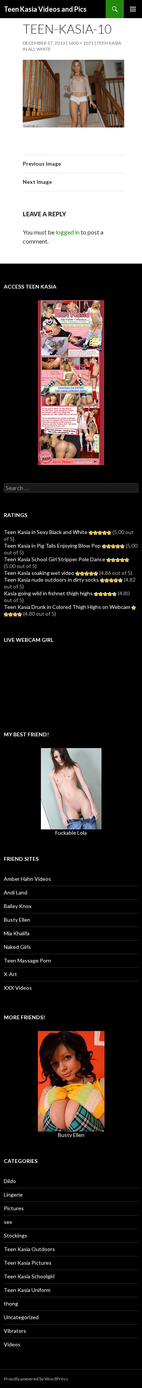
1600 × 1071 (81, 43)
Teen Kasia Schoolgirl (29, 1276)
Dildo (10, 1181)
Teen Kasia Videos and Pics (45, 9)
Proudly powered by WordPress (36, 1379)
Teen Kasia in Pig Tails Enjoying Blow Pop (52, 545)
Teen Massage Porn (27, 960)
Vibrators (15, 1330)
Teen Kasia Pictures (27, 1262)
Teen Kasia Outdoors (29, 1249)
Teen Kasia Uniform (27, 1290)
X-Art (10, 974)
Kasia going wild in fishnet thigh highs (48, 593)
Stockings (15, 1235)
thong (11, 1303)
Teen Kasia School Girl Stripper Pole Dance (54, 559)
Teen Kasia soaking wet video (39, 573)
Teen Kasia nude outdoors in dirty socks (51, 579)
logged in (68, 232)
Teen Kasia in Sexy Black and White (45, 532)
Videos (12, 1344)
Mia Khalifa (17, 933)
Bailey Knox (17, 906)
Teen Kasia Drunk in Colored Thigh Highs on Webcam (67, 607)
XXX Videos (18, 987)
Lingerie (13, 1194)
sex (8, 1222)
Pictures (14, 1208)
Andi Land (15, 892)
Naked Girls (17, 947)
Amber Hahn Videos (27, 879)
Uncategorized (21, 1317)
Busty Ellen (17, 919)
